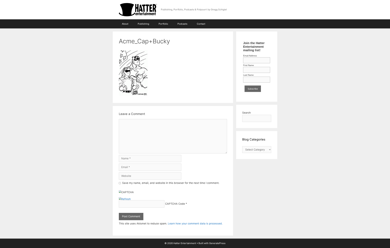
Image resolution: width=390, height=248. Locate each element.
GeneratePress (217, 243)
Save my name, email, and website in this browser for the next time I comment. (170, 182)
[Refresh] (125, 199)
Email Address (250, 55)
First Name (248, 65)
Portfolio (163, 23)
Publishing (143, 23)
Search (246, 112)
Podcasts (182, 23)
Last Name (248, 75)
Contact (201, 23)
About (125, 23)
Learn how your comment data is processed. (195, 223)
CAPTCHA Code (175, 203)
